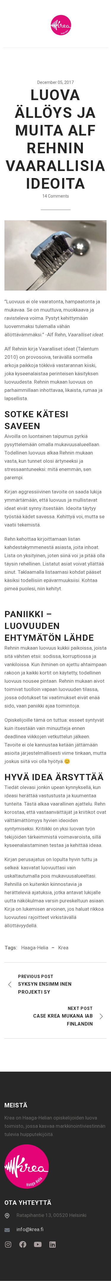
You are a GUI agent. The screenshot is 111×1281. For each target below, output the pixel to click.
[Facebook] (22, 1244)
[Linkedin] (52, 1244)
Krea (63, 948)
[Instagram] (8, 1244)
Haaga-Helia (34, 948)
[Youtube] (37, 1244)
